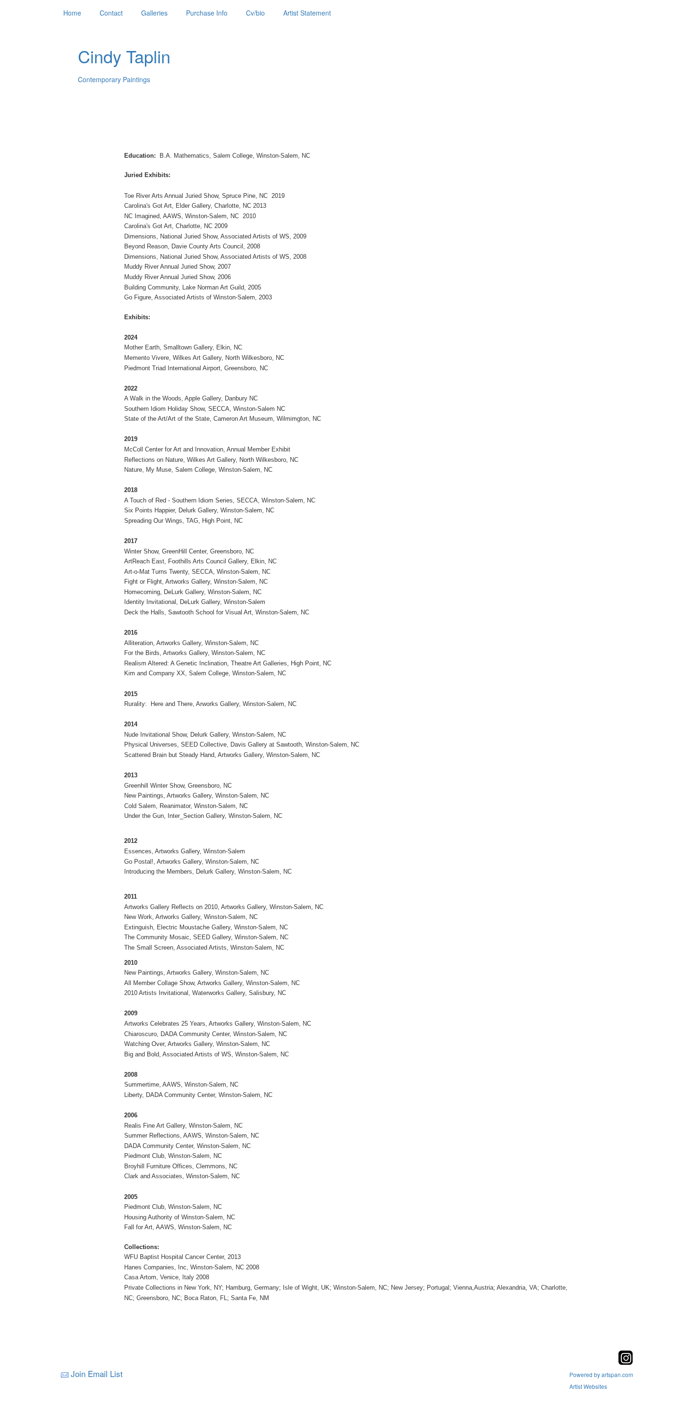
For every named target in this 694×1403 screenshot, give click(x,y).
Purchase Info (207, 12)
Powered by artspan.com (601, 1374)
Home (72, 12)
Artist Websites (588, 1386)
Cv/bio (255, 12)
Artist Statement (307, 12)
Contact (111, 12)
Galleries (154, 12)
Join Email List (97, 1373)
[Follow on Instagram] (625, 1362)
